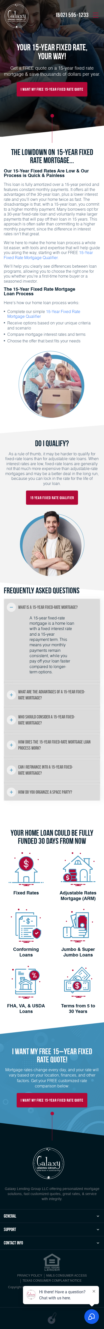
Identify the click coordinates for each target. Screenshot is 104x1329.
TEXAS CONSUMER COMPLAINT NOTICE (52, 1280)
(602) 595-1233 (72, 15)
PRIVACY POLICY (29, 1275)
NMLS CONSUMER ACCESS (66, 1275)
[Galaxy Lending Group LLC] (16, 16)
